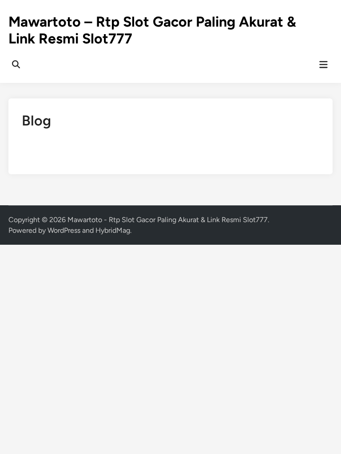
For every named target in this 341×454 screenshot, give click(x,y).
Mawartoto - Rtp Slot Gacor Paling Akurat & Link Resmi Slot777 (167, 219)
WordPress (64, 230)
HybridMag (112, 230)
